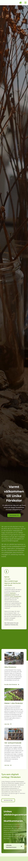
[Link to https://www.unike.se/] (20, 3)
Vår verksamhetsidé (12, 743)
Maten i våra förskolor (13, 703)
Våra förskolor (10, 667)
